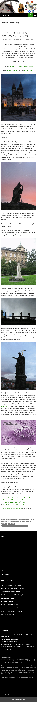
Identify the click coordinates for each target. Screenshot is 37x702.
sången (4, 523)
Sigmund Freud (27, 521)
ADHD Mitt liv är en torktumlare (10, 604)
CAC (3, 519)
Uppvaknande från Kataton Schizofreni (11, 611)
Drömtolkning (19, 519)
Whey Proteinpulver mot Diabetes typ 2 (12, 595)
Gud (32, 519)
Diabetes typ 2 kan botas (7, 598)
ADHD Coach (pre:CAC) (25, 66)
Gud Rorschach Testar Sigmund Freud (14, 500)
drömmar (9, 519)
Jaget (12, 521)
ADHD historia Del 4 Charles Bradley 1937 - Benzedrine (16, 644)
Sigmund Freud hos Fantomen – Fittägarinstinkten (18, 498)
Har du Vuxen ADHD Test (24, 635)
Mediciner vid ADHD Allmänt (9, 639)
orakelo (16, 39)
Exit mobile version (18, 699)
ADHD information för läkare (9, 641)
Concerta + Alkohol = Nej (8, 646)
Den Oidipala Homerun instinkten (13, 504)
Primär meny (35, 15)
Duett (27, 519)
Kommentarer (5, 574)
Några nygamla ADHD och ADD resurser (12, 588)
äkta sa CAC (4, 406)
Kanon (18, 521)
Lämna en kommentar (28, 39)
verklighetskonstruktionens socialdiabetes (14, 525)
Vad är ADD (4, 635)
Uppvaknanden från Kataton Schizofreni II (12, 608)
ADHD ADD (5, 15)
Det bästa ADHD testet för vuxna (25, 646)
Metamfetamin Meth (6, 649)
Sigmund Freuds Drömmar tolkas (14, 34)
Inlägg (2, 571)
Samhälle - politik (6, 30)
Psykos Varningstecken (7, 614)
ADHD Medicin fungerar (8, 601)
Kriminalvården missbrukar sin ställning (12, 585)
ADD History (12, 66)
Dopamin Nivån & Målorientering (10, 591)
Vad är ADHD (12, 635)
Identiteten (5, 521)
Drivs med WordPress (6, 695)
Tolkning (11, 523)
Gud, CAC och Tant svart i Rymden (11, 508)
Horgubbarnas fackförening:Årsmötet (14, 502)
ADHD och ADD (12, 70)
